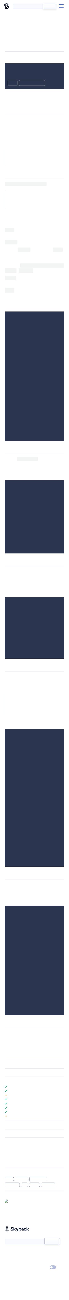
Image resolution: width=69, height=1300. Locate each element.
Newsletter (11, 1236)
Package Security (15, 1147)
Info (62, 1095)
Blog (37, 1256)
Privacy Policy (13, 1267)
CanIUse (50, 159)
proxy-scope (38, 1179)
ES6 (24, 1185)
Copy (12, 83)
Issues (8, 1157)
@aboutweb (17, 1201)
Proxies (50, 150)
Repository (11, 1162)
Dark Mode (41, 1267)
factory (34, 1185)
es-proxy (21, 1179)
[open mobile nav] (61, 6)
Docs (8, 1251)
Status (39, 1251)
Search (50, 6)
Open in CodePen (32, 83)
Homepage (11, 1152)
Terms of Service (45, 1262)
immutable (12, 1185)
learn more (32, 1080)
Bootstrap (48, 1185)
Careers (9, 1262)
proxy (9, 1179)
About (8, 1256)
